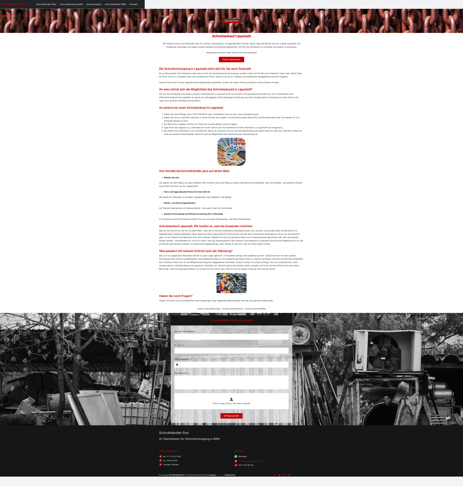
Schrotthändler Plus (14, 4)
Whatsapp (242, 456)
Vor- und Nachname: (184, 331)
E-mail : (178, 345)
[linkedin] (289, 475)
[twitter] (279, 475)
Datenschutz (230, 475)
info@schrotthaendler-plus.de (250, 461)
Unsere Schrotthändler (255, 308)
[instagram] (284, 475)
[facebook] (274, 475)
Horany (212, 475)
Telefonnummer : (183, 359)
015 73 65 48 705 (245, 465)
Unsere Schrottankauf (232, 308)
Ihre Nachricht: (182, 373)
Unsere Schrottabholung (208, 308)
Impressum (220, 475)
